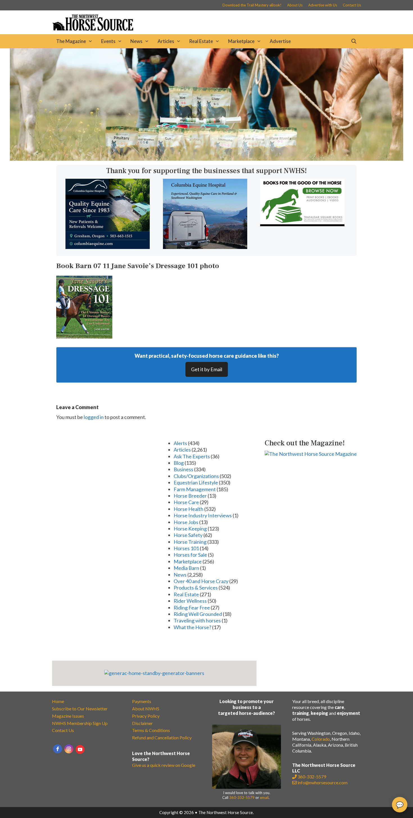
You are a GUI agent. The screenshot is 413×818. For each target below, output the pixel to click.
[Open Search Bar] (353, 41)
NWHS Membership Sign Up (80, 723)
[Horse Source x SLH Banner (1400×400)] (206, 159)
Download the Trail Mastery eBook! (252, 5)
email (264, 797)
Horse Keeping (190, 528)
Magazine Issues (68, 716)
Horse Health (188, 509)
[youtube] (80, 749)
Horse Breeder (190, 496)
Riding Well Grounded (198, 614)
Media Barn (186, 568)
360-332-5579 (242, 797)
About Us (295, 5)
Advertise (280, 41)
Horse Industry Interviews (203, 515)
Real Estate (201, 41)
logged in (94, 417)
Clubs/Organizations (196, 476)
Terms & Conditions (151, 730)
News (136, 41)
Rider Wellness (190, 601)
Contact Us (352, 5)
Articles (166, 41)
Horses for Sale (190, 555)
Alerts (180, 443)
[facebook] (57, 748)
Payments (141, 701)
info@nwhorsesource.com (323, 782)
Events (108, 41)
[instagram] (68, 748)
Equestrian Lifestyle (196, 482)
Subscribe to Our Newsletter (80, 708)
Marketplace (241, 41)
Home (58, 701)
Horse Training (190, 542)
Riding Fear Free (192, 607)
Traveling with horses (197, 620)
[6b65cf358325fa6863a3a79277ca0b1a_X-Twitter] (302, 224)
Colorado (321, 739)
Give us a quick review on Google (163, 765)
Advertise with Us (322, 5)
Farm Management (195, 489)
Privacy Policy (146, 716)
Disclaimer (142, 723)
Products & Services (196, 587)
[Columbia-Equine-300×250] (107, 247)
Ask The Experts (192, 456)
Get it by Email (206, 369)
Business (183, 469)
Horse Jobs (186, 522)
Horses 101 (186, 548)
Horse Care (186, 502)
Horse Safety (188, 535)
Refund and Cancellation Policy (162, 737)
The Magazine (71, 41)
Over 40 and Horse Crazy (201, 581)
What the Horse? (192, 627)
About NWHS (145, 708)
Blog (179, 463)
